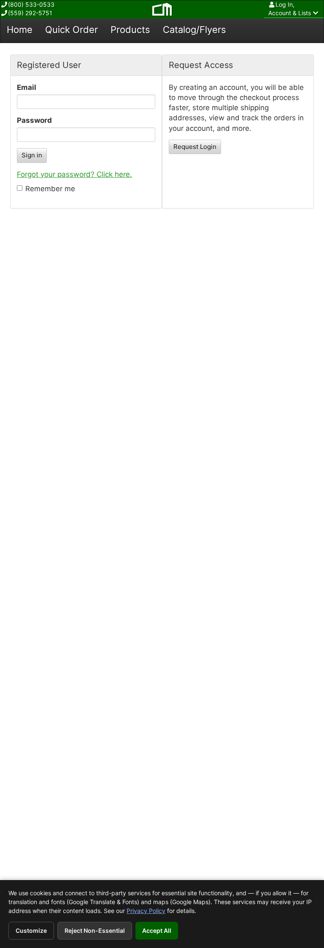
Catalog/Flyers (194, 29)
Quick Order (71, 29)
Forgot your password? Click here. (74, 174)
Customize (31, 930)
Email (26, 87)
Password (34, 120)
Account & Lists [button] (289, 8)
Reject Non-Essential (95, 930)
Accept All (156, 930)
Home (19, 29)
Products (130, 29)
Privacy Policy (146, 910)
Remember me (50, 188)
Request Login (194, 147)
